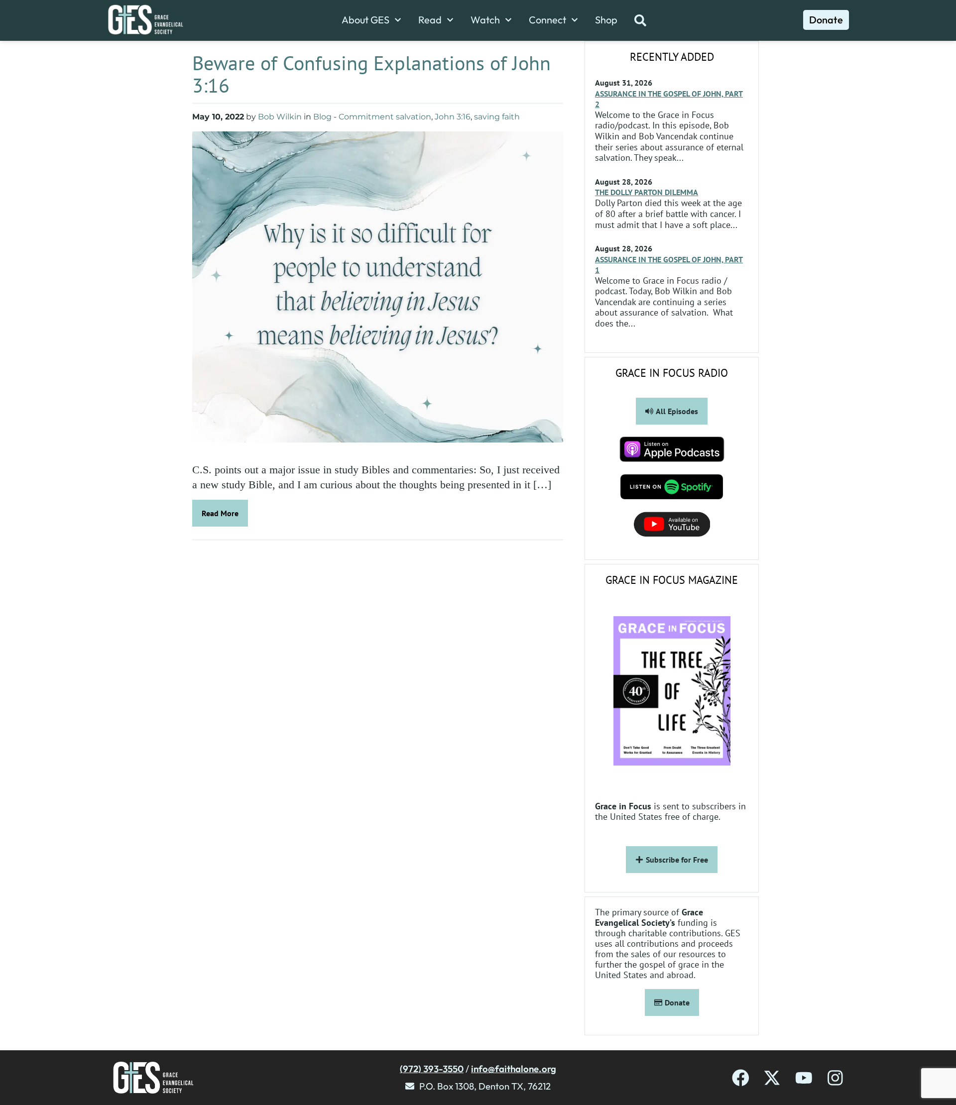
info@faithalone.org (513, 1069)
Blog (322, 116)
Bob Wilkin (280, 116)
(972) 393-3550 (432, 1069)
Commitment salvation (385, 116)
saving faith (497, 116)
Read (430, 20)
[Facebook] (740, 1078)
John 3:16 (453, 116)
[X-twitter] (772, 1078)
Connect (547, 20)
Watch (485, 20)
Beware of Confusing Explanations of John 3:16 (371, 74)
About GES (365, 20)
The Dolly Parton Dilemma (646, 192)
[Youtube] (804, 1078)
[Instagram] (835, 1078)
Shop (606, 20)
